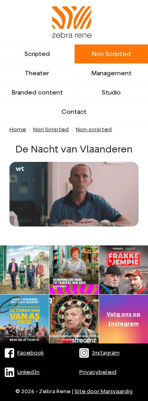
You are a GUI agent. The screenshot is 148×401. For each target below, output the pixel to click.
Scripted (37, 54)
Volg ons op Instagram (124, 319)
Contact (74, 112)
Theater (37, 73)
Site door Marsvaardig (104, 391)
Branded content (37, 92)
